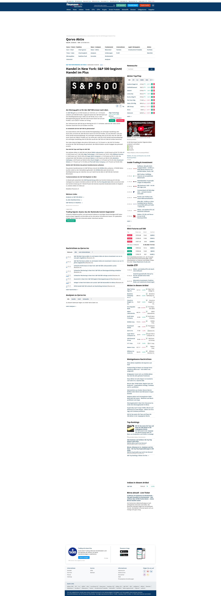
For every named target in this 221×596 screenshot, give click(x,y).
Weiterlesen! (71, 221)
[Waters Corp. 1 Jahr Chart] (150, 347)
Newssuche (132, 65)
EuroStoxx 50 (94, 586)
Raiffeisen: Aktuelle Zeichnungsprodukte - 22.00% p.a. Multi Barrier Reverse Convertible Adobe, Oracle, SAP (145, 168)
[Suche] (114, 5)
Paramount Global (130, 326)
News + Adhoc (95, 50)
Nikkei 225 (119, 586)
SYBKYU (152, 238)
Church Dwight (94, 160)
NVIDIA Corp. (131, 322)
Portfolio (149, 50)
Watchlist (150, 53)
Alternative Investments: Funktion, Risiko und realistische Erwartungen (143, 281)
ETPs (98, 10)
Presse (69, 575)
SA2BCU (152, 254)
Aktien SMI (70, 586)
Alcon (128, 110)
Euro (102, 1)
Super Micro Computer (94, 156)
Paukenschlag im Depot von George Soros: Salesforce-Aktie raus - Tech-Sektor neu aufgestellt (139, 369)
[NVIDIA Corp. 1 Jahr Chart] (150, 322)
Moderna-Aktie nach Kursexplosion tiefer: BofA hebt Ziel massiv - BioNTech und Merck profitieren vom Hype (140, 398)
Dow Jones (102, 586)
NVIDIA (102, 168)
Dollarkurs (70, 588)
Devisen (133, 10)
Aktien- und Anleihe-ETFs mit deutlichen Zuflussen (145, 210)
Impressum (121, 570)
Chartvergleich (82, 53)
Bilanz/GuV (108, 50)
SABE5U (152, 248)
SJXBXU (152, 235)
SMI (67, 1)
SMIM (83, 586)
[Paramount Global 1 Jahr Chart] (150, 326)
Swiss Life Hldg (131, 103)
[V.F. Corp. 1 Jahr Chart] (151, 343)
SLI (79, 586)
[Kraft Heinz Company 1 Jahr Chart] (150, 317)
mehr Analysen (70, 306)
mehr (128, 116)
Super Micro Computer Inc (131, 334)
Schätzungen (109, 53)
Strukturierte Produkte (135, 50)
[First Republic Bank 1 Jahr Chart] (150, 307)
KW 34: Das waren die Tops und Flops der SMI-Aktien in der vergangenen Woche (139, 415)
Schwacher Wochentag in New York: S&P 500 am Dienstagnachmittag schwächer (97, 270)
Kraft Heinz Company (130, 317)
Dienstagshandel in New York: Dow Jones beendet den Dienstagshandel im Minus (140, 404)
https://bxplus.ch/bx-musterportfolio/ (138, 152)
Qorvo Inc (130, 330)
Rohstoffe (125, 10)
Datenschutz (121, 572)
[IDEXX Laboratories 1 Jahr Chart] (150, 312)
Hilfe (91, 570)
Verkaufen (120, 120)
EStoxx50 (112, 1)
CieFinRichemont (132, 87)
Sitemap (69, 577)
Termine (118, 50)
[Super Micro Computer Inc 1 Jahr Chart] (150, 334)
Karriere (69, 572)
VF (123, 152)
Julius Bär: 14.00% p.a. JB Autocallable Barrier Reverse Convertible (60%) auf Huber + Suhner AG (145, 204)
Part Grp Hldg (131, 100)
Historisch (69, 59)
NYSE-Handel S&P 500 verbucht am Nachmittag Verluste (90, 286)
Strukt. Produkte (114, 10)
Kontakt (69, 570)
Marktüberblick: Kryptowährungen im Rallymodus (145, 181)
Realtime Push (82, 56)
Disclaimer (121, 575)
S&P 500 (70, 113)
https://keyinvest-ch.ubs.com (141, 262)
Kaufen (112, 120)
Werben (92, 572)
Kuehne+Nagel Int (132, 84)
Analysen (93, 53)
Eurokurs (77, 588)
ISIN (79, 42)
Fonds (88, 10)
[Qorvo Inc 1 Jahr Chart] (151, 331)
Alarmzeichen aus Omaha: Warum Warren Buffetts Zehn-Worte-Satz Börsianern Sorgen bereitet (140, 391)
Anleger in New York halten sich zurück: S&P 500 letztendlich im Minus (95, 282)
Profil (118, 53)
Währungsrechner (128, 588)
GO (152, 69)
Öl (148, 1)
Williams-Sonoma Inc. (130, 352)
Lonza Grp (130, 94)
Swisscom (130, 113)
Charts (111, 118)
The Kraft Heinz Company (97, 162)
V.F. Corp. (130, 343)
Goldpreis (136, 586)
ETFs (93, 10)
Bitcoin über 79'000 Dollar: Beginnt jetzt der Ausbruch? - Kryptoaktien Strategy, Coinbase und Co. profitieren (140, 385)
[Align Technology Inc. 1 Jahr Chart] (150, 290)
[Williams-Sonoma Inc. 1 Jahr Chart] (150, 352)
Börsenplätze (70, 56)
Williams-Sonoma (118, 154)
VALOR (68, 42)
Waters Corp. (131, 347)
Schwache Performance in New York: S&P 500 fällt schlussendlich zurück (95, 266)
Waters (92, 158)
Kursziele (93, 56)
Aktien (69, 10)
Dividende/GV (109, 56)
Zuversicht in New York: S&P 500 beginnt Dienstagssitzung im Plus (93, 279)
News (75, 10)
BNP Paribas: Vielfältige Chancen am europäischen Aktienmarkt (145, 176)
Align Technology (114, 113)
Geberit (129, 90)
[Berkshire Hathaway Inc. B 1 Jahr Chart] (150, 295)
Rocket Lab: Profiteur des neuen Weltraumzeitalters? (145, 197)
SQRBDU (152, 241)
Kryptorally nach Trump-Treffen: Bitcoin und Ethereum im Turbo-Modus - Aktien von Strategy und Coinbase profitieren (140, 409)
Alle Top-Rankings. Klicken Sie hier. (137, 455)
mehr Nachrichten (71, 289)
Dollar (140, 1)
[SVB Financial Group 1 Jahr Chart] (150, 339)
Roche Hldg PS (131, 97)
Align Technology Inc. (131, 290)
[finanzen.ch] (74, 4)
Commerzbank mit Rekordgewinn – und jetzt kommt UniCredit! (146, 191)
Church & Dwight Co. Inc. (130, 302)
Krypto (104, 10)
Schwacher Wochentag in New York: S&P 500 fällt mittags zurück (93, 275)
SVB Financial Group (90, 180)
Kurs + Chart (70, 50)
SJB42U (152, 251)
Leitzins (143, 588)
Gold (121, 1)
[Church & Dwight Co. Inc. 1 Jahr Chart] (150, 302)
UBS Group (130, 106)
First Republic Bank (104, 182)
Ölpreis (137, 588)
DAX (93, 1)
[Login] (153, 5)
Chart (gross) (82, 50)
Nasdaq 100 (110, 586)
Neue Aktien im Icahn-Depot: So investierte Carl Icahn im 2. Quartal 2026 (140, 379)
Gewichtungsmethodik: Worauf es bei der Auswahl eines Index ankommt (143, 275)
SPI (75, 1)
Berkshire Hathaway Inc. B (130, 295)
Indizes (81, 10)
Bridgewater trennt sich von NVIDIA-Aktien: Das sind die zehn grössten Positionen (140, 375)
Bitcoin (130, 1)
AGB (119, 577)
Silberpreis (85, 588)
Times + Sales (70, 53)
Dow (84, 1)
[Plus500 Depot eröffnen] (76, 6)
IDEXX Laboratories (97, 152)
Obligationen (142, 10)
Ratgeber (151, 10)
